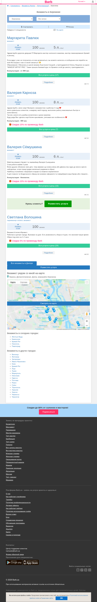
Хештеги (9, 529)
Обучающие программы (15, 523)
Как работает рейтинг (14, 508)
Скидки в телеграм (13, 535)
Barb (48, 2)
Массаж (9, 474)
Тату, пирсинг (11, 477)
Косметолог (10, 424)
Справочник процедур (14, 520)
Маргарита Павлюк (23, 39)
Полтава (15, 380)
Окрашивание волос (14, 459)
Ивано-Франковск (18, 361)
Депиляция (10, 471)
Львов (14, 371)
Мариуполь (16, 373)
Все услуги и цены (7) (48, 129)
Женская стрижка (12, 456)
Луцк (13, 369)
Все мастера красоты (14, 451)
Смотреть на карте (48, 303)
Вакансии (9, 526)
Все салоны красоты (14, 448)
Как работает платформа (16, 497)
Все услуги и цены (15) (48, 186)
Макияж (9, 465)
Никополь (15, 344)
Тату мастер (10, 436)
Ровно (14, 383)
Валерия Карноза (21, 94)
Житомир (15, 357)
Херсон (15, 392)
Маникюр (9, 480)
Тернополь (16, 387)
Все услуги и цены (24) (48, 246)
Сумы (14, 385)
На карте (59, 30)
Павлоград (16, 346)
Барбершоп (10, 439)
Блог (7, 517)
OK (61, 598)
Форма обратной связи (15, 554)
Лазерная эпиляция (13, 468)
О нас (8, 494)
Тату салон (10, 442)
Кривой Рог (16, 341)
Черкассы (15, 394)
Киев (13, 364)
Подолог (9, 445)
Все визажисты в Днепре (22, 263)
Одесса (15, 378)
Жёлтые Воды (17, 337)
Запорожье (16, 359)
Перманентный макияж (15, 462)
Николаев (15, 376)
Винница (15, 354)
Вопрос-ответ (11, 514)
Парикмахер (10, 430)
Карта (8, 532)
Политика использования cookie (18, 511)
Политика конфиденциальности (18, 502)
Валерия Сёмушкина (24, 148)
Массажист (10, 427)
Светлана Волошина (24, 218)
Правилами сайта (47, 598)
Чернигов (15, 397)
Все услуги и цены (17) (48, 75)
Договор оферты (12, 505)
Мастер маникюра (13, 433)
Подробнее (48, 82)
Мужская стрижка (12, 453)
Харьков (15, 390)
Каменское (16, 339)
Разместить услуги (58, 204)
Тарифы (9, 499)
